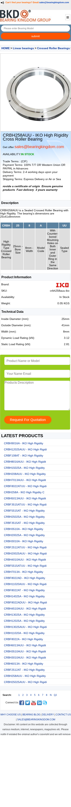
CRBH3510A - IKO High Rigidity (23, 529)
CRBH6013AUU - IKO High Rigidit (25, 645)
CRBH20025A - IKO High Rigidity (24, 535)
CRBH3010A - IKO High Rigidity (23, 541)
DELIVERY (48, 714)
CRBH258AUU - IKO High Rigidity (25, 675)
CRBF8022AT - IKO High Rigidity (24, 590)
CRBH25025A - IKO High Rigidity (24, 516)
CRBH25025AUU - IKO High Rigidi (25, 682)
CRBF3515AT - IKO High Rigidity (24, 522)
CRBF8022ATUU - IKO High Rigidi (25, 486)
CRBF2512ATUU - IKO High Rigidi (25, 547)
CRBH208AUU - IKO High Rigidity (25, 473)
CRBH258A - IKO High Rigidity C (24, 492)
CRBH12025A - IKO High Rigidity (24, 620)
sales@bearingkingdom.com (54, 2)
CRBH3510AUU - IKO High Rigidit (25, 651)
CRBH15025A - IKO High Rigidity (24, 467)
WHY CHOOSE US (10, 714)
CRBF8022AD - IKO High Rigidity (24, 578)
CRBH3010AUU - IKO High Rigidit (25, 657)
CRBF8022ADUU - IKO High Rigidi (25, 602)
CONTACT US (63, 714)
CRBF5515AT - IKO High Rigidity (24, 510)
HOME (5, 48)
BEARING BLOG (31, 714)
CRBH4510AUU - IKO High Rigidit (25, 608)
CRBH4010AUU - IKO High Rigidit (25, 559)
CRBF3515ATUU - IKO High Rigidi (25, 504)
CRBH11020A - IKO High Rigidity (24, 633)
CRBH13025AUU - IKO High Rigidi (25, 627)
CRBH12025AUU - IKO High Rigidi (25, 449)
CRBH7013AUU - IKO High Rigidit (25, 480)
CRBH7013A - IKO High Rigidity (23, 571)
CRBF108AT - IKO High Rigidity (23, 455)
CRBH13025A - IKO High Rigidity (24, 614)
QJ (55, 695)
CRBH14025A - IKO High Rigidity (24, 596)
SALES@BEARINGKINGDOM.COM (36, 719)
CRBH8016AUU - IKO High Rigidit (25, 461)
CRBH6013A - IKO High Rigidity (23, 663)
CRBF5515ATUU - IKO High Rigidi (25, 565)
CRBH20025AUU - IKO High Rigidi (25, 553)
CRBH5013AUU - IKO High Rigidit (25, 498)
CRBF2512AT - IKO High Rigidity (24, 669)
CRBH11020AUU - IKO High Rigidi (25, 584)
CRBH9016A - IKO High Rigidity (23, 443)
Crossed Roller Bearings (53, 48)
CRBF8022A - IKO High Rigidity (23, 639)
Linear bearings (23, 48)
